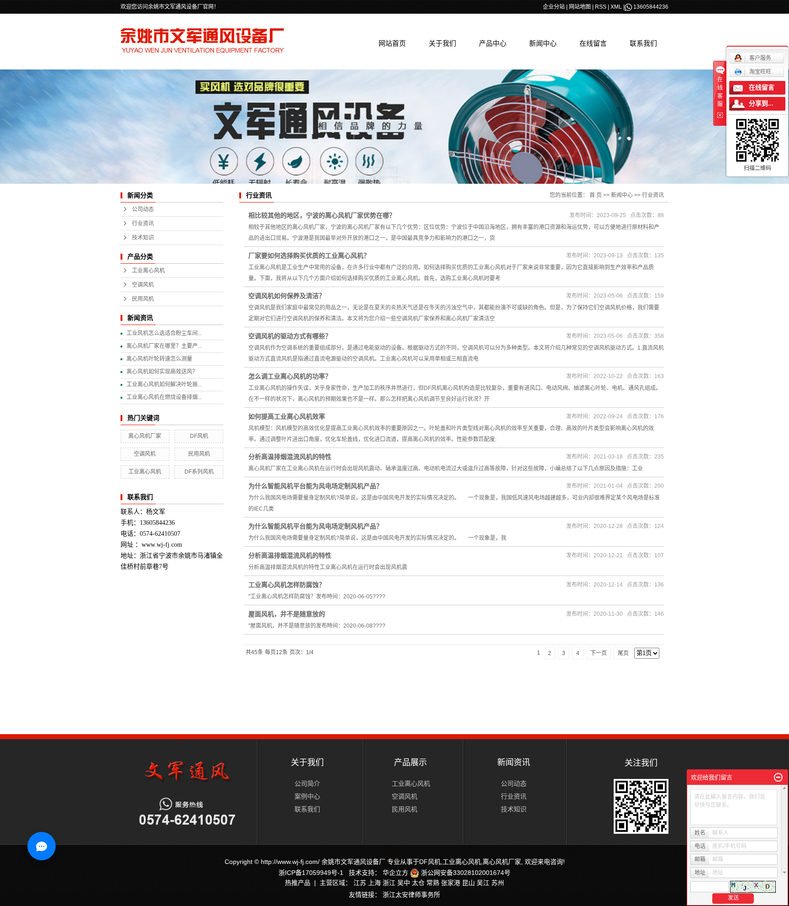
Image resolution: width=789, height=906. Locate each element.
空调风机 (143, 285)
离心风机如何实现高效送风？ (162, 371)
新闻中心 (543, 43)
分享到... (761, 103)
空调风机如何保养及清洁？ (286, 295)
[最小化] (778, 777)
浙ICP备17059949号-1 (311, 872)
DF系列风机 (199, 472)
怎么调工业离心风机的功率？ (289, 376)
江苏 (359, 882)
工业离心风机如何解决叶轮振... (164, 384)
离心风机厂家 (144, 436)
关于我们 (442, 43)
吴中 (403, 882)
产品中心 (492, 43)
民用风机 (143, 299)
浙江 (389, 882)
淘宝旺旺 (760, 72)
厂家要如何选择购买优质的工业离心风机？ (309, 255)
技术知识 (143, 237)
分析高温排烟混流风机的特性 (289, 456)
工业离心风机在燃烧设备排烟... (164, 397)
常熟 (432, 882)
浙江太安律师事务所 (411, 894)
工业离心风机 (148, 270)
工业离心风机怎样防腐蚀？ (286, 584)
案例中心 (307, 796)
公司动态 (143, 209)
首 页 (595, 195)
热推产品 (297, 882)
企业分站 (554, 7)
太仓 (418, 882)
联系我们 (643, 43)
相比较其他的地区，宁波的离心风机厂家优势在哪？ (321, 215)
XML (616, 7)
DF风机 (199, 436)
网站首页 (392, 43)
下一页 (598, 653)
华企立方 (395, 872)
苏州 (497, 882)
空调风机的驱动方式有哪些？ (289, 336)
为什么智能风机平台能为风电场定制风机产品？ (315, 486)
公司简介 (307, 783)
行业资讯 (143, 223)
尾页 (623, 653)
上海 (374, 882)
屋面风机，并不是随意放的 (286, 614)
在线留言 (593, 43)
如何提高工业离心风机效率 (286, 416)
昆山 (468, 882)
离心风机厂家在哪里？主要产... (164, 346)
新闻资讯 (513, 762)
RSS (600, 7)
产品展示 (410, 762)
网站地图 (580, 7)
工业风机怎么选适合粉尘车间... (164, 333)
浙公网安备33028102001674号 (464, 872)
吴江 (483, 882)
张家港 (450, 882)
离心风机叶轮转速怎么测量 (159, 359)
